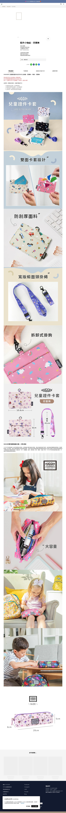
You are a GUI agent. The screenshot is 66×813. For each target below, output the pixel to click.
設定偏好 (28, 806)
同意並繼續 (34, 806)
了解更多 (22, 803)
